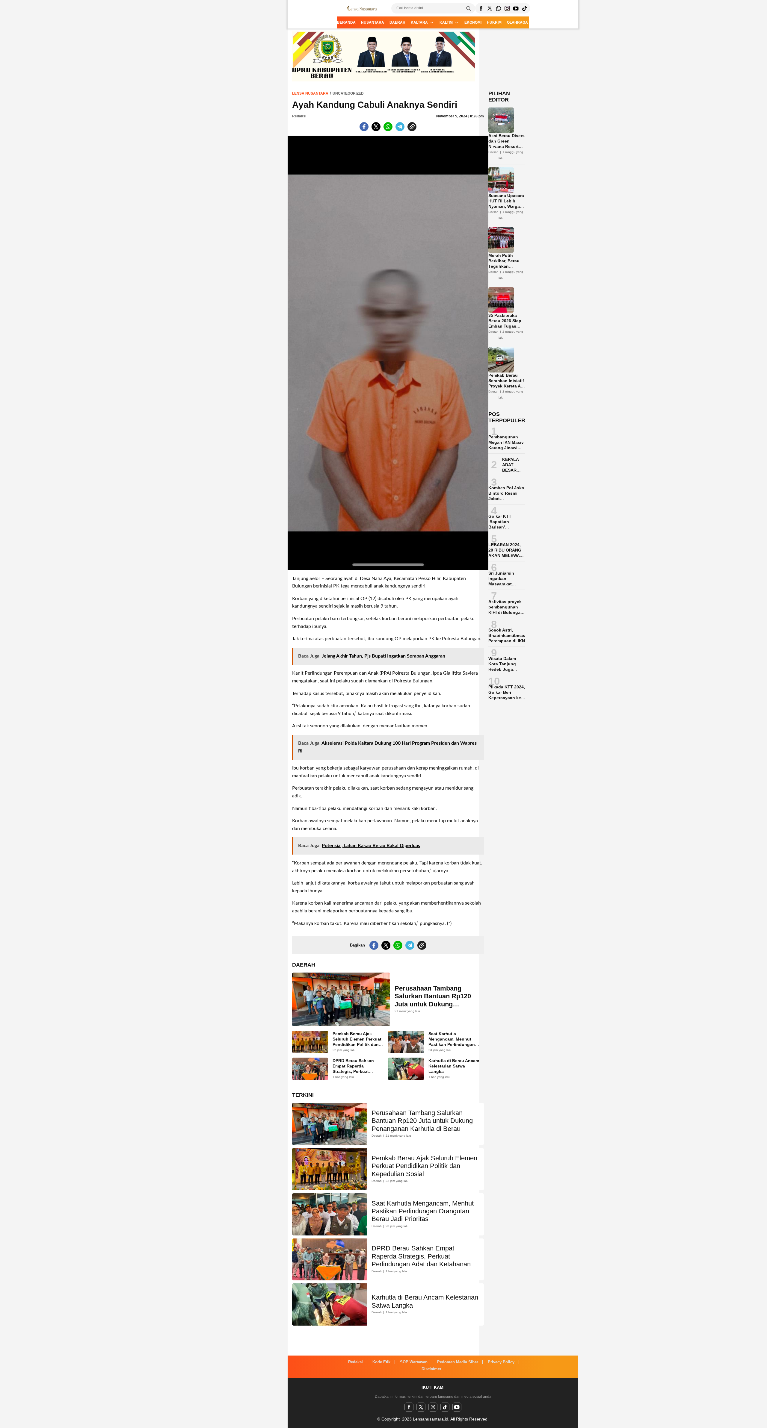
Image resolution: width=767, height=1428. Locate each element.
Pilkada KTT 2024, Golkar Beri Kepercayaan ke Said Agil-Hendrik (506, 695)
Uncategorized (348, 93)
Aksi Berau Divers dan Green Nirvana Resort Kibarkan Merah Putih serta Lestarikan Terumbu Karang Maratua (506, 154)
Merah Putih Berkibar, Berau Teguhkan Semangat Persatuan (504, 266)
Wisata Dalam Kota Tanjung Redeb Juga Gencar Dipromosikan (502, 669)
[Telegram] (498, 8)
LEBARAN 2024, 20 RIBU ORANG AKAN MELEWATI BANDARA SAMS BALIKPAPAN (505, 555)
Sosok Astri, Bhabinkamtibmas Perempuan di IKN (506, 635)
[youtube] (456, 1407)
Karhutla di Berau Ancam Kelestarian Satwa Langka (453, 1066)
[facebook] (408, 1407)
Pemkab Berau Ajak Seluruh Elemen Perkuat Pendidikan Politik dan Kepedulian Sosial (357, 1041)
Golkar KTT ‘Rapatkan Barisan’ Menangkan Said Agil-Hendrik (505, 527)
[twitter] (420, 1407)
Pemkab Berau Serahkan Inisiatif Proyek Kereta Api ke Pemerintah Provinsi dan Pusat (506, 389)
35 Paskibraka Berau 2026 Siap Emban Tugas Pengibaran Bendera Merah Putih (504, 329)
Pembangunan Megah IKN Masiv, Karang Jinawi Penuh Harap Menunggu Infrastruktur (506, 450)
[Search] (468, 8)
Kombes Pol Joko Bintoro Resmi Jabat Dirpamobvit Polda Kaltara (506, 498)
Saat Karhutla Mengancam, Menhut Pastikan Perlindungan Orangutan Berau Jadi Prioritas (451, 1044)
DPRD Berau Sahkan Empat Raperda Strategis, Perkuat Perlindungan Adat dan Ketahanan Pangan (356, 1071)
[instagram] (432, 1407)
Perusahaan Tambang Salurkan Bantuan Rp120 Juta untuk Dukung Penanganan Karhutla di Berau (433, 1004)
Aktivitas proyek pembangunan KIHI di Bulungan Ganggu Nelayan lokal (505, 612)
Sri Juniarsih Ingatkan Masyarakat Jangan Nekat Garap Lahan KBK (506, 584)
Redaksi (299, 116)
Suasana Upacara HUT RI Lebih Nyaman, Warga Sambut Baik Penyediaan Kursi (506, 206)
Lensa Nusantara (310, 93)
